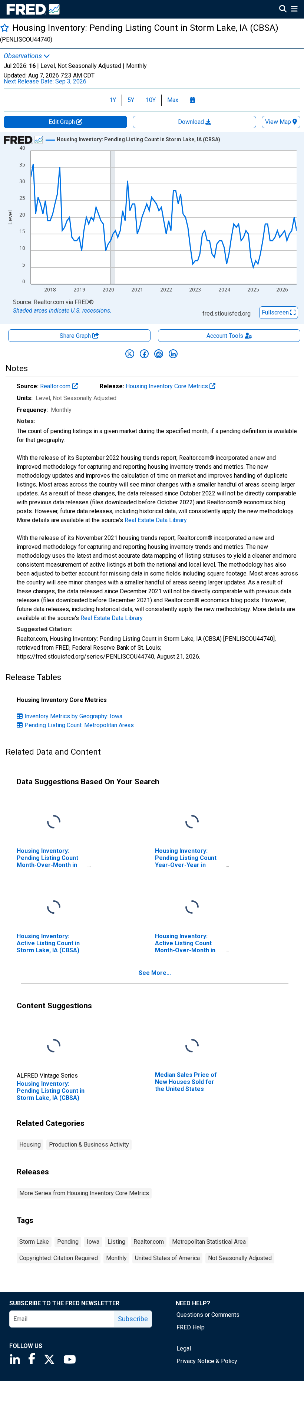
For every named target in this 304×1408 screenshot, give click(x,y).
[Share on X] (129, 353)
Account (224, 335)
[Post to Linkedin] (173, 353)
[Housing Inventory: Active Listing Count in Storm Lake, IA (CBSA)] (54, 907)
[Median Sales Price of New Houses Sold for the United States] (192, 1045)
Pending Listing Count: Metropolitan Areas (79, 725)
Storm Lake (34, 1241)
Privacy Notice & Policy (206, 1361)
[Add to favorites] (4, 27)
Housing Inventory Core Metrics (167, 386)
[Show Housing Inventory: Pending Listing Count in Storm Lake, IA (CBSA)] (138, 139)
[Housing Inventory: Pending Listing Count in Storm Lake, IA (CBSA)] (54, 1045)
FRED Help (190, 1327)
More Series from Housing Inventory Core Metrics (84, 1193)
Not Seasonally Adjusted (240, 1258)
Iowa (93, 1241)
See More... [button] (155, 972)
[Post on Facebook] (144, 353)
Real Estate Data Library (155, 520)
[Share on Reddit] (158, 353)
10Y (151, 99)
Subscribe (133, 1319)
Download (191, 121)
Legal (183, 1348)
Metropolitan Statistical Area (209, 1241)
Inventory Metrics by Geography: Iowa (73, 716)
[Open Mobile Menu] (294, 9)
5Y (131, 99)
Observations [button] (23, 56)
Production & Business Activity (89, 1144)
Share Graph (76, 335)
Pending (68, 1241)
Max (172, 99)
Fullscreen (276, 312)
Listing (116, 1241)
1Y (112, 99)
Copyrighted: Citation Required (58, 1258)
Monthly (116, 1258)
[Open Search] (283, 9)
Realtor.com (56, 386)
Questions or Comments (207, 1314)
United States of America (167, 1258)
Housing (30, 1144)
